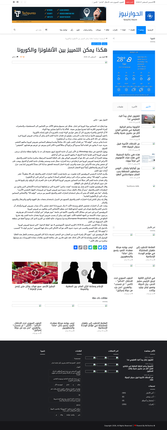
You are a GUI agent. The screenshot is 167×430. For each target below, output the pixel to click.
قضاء (123, 30)
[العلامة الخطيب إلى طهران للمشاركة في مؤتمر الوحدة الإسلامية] (92, 312)
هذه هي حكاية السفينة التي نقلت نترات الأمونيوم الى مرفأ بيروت (128, 158)
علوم (78, 30)
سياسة (141, 30)
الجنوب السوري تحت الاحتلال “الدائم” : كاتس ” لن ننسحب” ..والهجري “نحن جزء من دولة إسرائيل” (91, 2)
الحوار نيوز (102, 57)
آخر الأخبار (150, 393)
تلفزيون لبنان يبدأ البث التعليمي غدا (129, 117)
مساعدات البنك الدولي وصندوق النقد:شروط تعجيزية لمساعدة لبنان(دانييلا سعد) (67, 399)
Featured (77, 359)
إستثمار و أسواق (148, 400)
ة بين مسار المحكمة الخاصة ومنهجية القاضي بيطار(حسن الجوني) (66, 379)
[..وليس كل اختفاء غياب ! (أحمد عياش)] (113, 359)
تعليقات (120, 107)
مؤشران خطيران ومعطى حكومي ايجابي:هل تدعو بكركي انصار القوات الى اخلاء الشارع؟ (65, 389)
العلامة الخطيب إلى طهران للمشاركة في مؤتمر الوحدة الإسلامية (94, 325)
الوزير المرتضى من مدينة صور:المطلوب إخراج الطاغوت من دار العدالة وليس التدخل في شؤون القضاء (66, 372)
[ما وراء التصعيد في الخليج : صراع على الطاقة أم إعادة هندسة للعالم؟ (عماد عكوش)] (113, 373)
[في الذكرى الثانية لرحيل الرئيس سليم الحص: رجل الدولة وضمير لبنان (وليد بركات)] (145, 269)
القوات (78, 367)
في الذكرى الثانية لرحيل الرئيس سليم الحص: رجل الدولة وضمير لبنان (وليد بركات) (146, 284)
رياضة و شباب (87, 30)
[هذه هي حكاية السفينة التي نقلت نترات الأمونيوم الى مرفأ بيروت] (148, 157)
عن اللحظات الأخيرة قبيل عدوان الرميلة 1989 (128, 145)
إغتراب (115, 30)
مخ (79, 395)
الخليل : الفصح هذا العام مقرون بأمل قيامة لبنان (65, 363)
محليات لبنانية (96, 44)
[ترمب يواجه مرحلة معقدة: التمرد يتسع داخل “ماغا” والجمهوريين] (59, 312)
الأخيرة (134, 107)
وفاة (61, 415)
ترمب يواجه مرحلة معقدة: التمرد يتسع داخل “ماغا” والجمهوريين (62, 325)
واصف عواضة (70, 415)
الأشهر (148, 107)
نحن (79, 415)
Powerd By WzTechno (144, 426)
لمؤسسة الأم (59, 385)
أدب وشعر (150, 397)
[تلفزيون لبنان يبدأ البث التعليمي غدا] (148, 119)
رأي (72, 30)
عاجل (67, 385)
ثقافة (107, 30)
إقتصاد (132, 30)
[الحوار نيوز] (136, 16)
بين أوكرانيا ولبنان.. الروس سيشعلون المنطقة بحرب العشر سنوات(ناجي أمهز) (127, 171)
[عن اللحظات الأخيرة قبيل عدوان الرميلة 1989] (148, 146)
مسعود (78, 405)
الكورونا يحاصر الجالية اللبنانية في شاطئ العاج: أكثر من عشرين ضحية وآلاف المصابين (127, 131)
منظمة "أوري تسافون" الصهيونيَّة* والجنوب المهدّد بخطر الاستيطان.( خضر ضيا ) (65, 409)
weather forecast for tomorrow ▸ (134, 95)
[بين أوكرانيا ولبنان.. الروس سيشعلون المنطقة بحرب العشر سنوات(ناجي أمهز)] (148, 171)
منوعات (98, 30)
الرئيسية (150, 30)
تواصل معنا (63, 30)
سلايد (78, 385)
